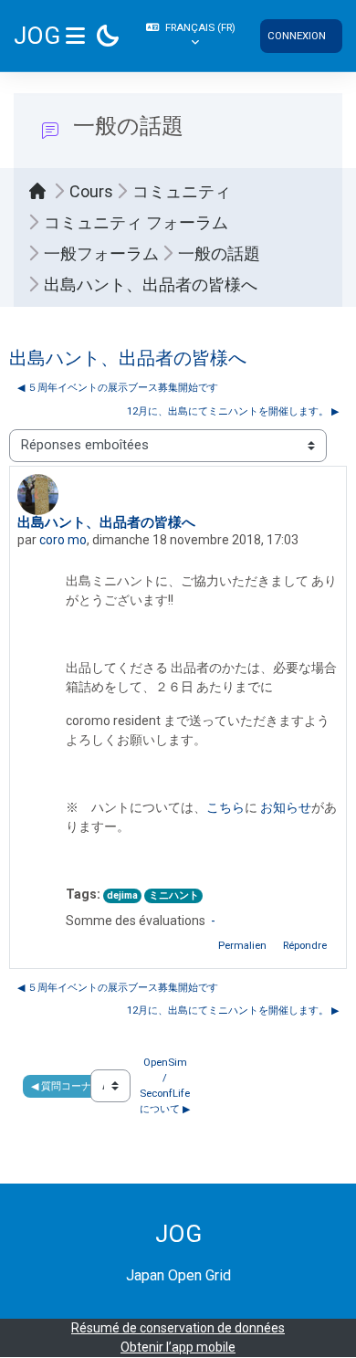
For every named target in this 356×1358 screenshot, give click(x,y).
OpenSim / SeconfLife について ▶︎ (166, 1085)
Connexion (296, 35)
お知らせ (285, 807)
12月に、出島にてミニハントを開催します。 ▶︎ (233, 411)
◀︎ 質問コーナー (66, 1085)
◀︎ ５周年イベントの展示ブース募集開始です (117, 387)
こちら (225, 807)
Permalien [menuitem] (242, 945)
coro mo (63, 539)
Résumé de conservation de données (178, 1328)
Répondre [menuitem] (305, 945)
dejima (122, 895)
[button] (193, 35)
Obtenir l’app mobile (178, 1347)
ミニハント (174, 895)
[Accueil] (42, 190)
